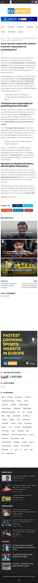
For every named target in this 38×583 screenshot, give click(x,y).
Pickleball (16, 442)
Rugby (4, 427)
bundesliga (25, 419)
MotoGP (29, 412)
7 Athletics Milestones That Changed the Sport (17, 271)
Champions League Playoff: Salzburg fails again (22, 555)
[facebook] (32, 2)
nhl (3, 453)
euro (16, 449)
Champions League (8, 401)
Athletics (20, 27)
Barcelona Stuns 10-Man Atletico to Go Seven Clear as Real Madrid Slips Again (23, 532)
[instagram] (36, 2)
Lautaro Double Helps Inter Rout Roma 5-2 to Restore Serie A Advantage (23, 522)
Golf (18, 419)
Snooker (11, 419)
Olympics (5, 404)
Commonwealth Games (19, 434)
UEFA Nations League (8, 412)
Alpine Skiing (27, 408)
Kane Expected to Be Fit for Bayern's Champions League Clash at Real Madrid (24, 512)
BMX (27, 431)
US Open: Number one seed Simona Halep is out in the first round (23, 547)
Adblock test (6, 197)
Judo (10, 427)
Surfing (16, 446)
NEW (8, 38)
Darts (31, 434)
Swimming (5, 431)
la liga (20, 423)
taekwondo (10, 453)
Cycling (4, 419)
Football (10, 27)
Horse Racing (15, 438)
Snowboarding (6, 446)
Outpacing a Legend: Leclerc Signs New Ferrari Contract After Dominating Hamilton (18, 252)
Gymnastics (16, 416)
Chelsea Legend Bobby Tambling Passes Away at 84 (17, 234)
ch (11, 449)
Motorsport (18, 397)
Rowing (24, 442)
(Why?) (13, 197)
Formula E (5, 438)
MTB (22, 438)
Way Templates (30, 576)
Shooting (17, 427)
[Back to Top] (19, 580)
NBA (3, 416)
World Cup (26, 416)
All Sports (12, 32)
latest (3, 387)
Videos (21, 32)
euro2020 (21, 431)
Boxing (19, 401)
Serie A (31, 442)
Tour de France (25, 446)
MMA (8, 416)
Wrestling (5, 449)
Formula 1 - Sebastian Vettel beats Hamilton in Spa (22, 565)
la (21, 449)
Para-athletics (6, 442)
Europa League (6, 408)
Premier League (24, 404)
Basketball (17, 408)
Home (2, 27)
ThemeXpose (14, 576)
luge (31, 449)
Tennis (3, 32)
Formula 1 (30, 27)
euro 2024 (5, 423)
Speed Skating (27, 427)
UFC (19, 412)
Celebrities (5, 434)
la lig (25, 449)
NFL (24, 412)
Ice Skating (28, 423)
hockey (13, 423)
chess (13, 431)
